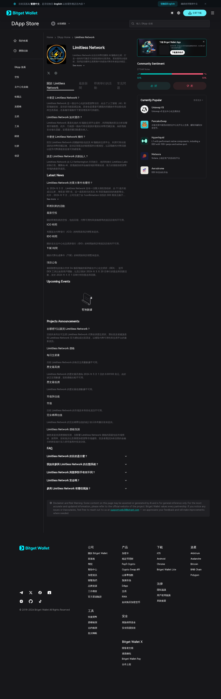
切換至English (168, 4)
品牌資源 (92, 586)
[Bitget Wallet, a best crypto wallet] (26, 12)
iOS (159, 553)
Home (50, 37)
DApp (125, 586)
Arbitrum (195, 553)
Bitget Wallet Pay (131, 659)
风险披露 (161, 600)
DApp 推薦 (20, 67)
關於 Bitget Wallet (98, 553)
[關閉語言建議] (205, 4)
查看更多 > (198, 100)
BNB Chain (196, 569)
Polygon (195, 575)
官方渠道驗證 (95, 596)
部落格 (91, 558)
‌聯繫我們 (92, 580)
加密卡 (125, 553)
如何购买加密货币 (131, 602)
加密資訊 (92, 575)
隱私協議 (161, 589)
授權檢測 (92, 622)
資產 (193, 547)
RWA (124, 596)
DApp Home (63, 37)
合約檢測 (92, 628)
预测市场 (126, 580)
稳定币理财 (127, 558)
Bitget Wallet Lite (166, 569)
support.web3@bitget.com (124, 510)
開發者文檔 (127, 648)
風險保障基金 (129, 622)
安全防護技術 (129, 628)
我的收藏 (23, 40)
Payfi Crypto (128, 564)
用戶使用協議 (164, 595)
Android (161, 558)
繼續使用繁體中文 (189, 3)
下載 (160, 547)
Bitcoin (194, 564)
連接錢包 (126, 653)
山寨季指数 (127, 575)
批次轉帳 (92, 633)
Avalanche (196, 558)
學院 (90, 564)
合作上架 (126, 664)
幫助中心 (92, 569)
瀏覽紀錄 (23, 50)
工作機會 (92, 591)
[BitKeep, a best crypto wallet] (39, 548)
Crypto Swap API (131, 569)
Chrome (161, 564)
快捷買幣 (92, 617)
